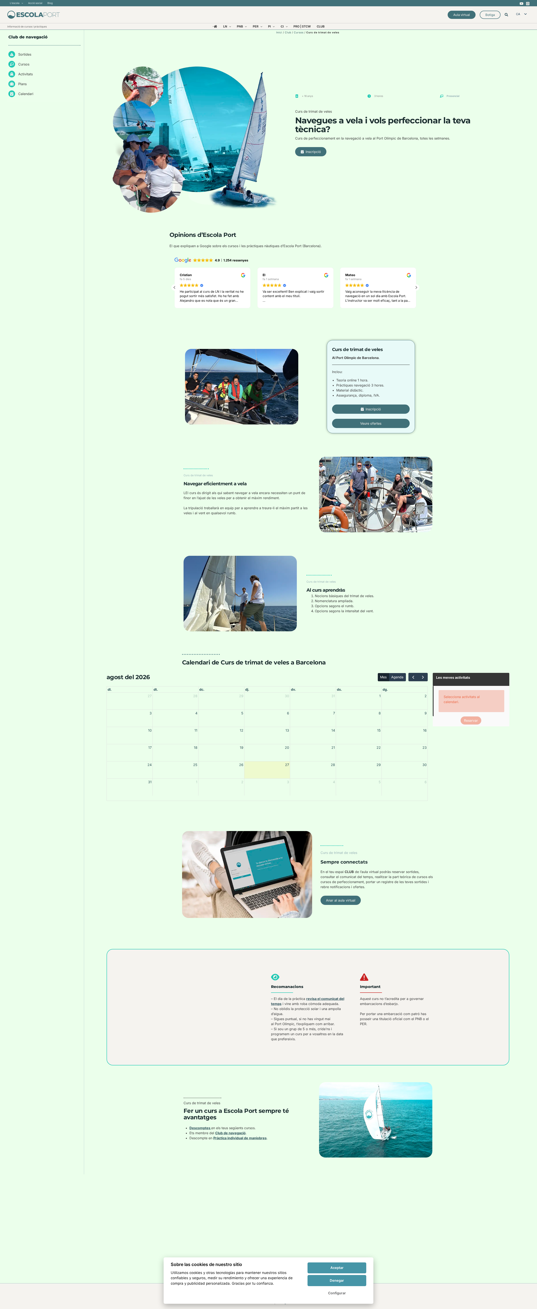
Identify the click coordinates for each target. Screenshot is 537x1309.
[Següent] (423, 677)
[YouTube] (521, 3)
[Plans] (17, 84)
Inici (279, 32)
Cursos (299, 32)
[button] (21, 3)
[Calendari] (20, 93)
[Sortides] (19, 54)
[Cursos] (18, 64)
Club (288, 32)
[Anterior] (413, 677)
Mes (383, 677)
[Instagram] (528, 3)
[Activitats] (20, 74)
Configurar (337, 1293)
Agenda (397, 677)
